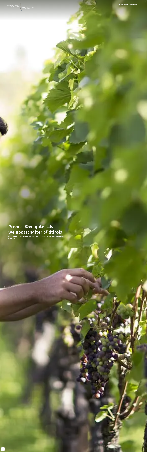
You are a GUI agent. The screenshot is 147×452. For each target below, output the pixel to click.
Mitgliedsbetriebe (128, 5)
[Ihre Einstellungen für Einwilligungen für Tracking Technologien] (3, 449)
